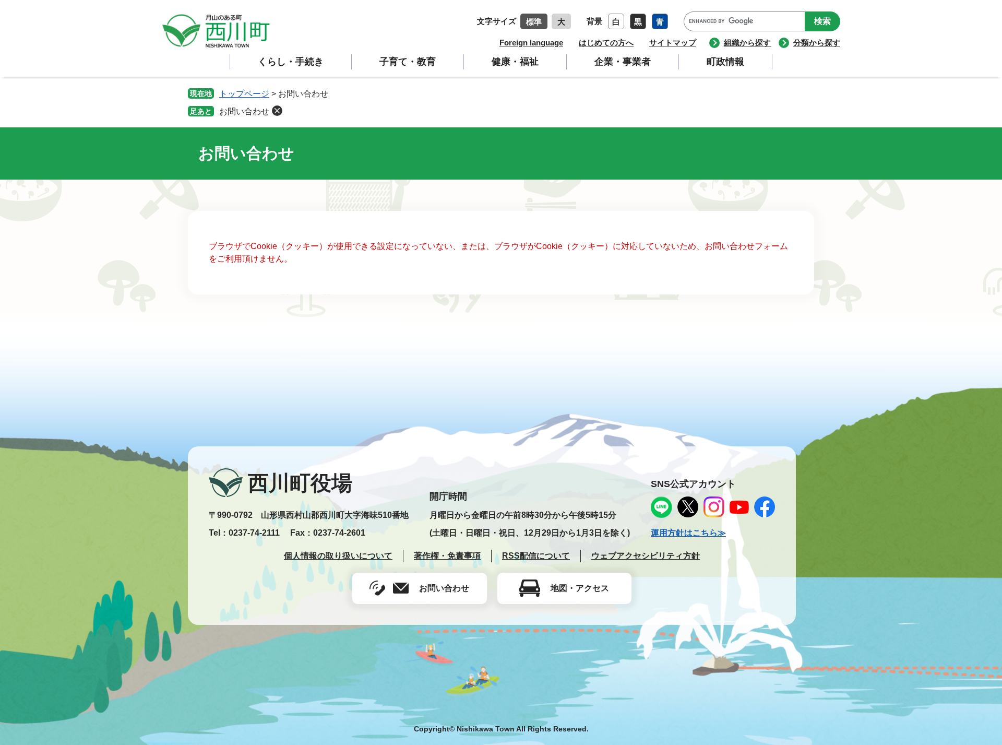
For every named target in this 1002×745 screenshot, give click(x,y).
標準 (534, 21)
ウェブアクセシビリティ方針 (645, 555)
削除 (277, 110)
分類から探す (816, 42)
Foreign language (531, 42)
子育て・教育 (407, 61)
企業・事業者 (622, 61)
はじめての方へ (606, 42)
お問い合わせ (244, 111)
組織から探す (747, 42)
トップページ (244, 93)
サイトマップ (672, 42)
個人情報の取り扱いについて (338, 555)
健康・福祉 (515, 61)
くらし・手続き (291, 61)
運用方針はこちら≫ (688, 532)
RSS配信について (536, 555)
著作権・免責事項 (447, 555)
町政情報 (725, 61)
